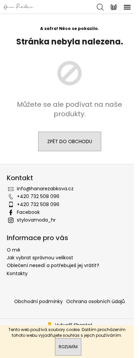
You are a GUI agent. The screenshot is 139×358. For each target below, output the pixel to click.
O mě (13, 250)
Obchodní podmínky (38, 301)
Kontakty (17, 273)
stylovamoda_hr (36, 220)
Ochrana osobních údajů (95, 301)
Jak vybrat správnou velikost (40, 257)
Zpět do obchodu (69, 141)
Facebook (28, 212)
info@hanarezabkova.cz (45, 188)
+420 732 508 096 (38, 196)
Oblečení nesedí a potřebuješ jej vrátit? (53, 265)
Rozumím (68, 347)
